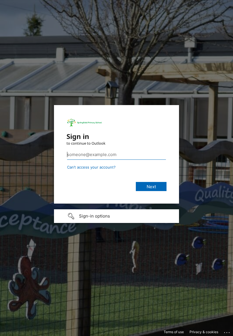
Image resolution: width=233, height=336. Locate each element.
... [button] (227, 331)
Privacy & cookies (204, 332)
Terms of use (174, 332)
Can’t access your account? (91, 167)
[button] (116, 216)
